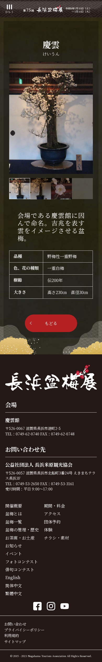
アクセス (52, 514)
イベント (13, 554)
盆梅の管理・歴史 (22, 530)
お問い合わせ (15, 624)
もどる (51, 323)
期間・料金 (54, 506)
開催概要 (13, 506)
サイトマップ (15, 641)
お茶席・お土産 (20, 538)
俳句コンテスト (19, 570)
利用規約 (11, 635)
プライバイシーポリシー (24, 629)
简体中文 (13, 586)
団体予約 (52, 522)
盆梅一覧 (13, 522)
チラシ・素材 (56, 538)
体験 (48, 530)
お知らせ (13, 546)
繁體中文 (13, 593)
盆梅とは (13, 514)
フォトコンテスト (21, 562)
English (12, 577)
